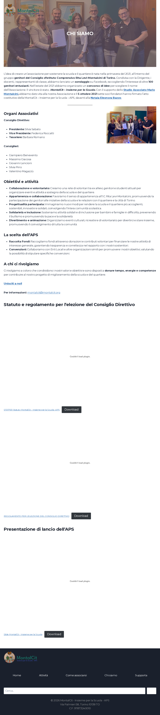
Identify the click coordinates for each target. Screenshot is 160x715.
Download (71, 409)
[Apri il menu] (153, 9)
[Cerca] (151, 691)
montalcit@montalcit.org (43, 292)
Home (17, 675)
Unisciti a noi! (13, 283)
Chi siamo (111, 675)
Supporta (141, 675)
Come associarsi (76, 675)
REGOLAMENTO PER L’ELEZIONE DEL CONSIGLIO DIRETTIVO (36, 516)
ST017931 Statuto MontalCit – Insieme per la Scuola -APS (32, 409)
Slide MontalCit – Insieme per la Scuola (23, 634)
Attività (43, 675)
